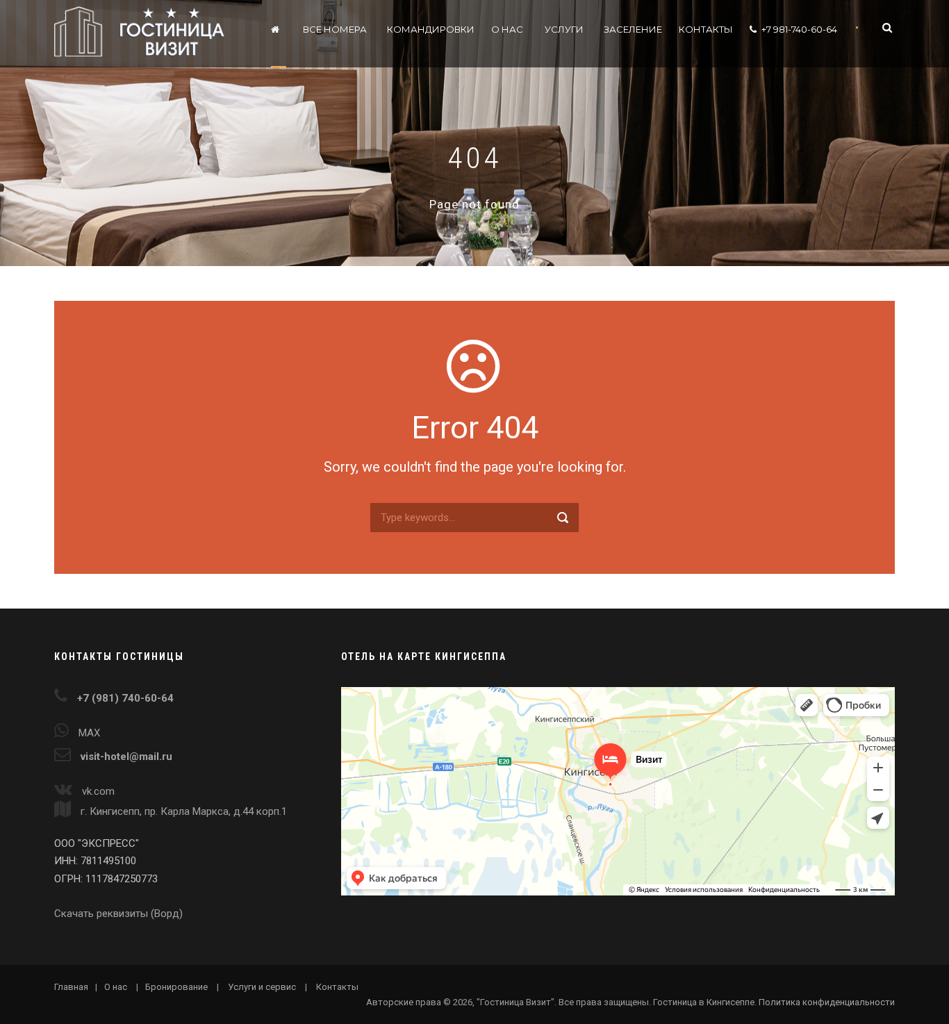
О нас (507, 29)
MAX (89, 733)
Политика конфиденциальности (827, 1002)
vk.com (98, 791)
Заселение (633, 29)
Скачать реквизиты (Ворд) (118, 913)
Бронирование (176, 987)
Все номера (335, 29)
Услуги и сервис (262, 987)
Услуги (564, 29)
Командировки (430, 29)
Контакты (706, 29)
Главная (71, 987)
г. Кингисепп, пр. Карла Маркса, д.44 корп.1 (182, 811)
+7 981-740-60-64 (799, 29)
